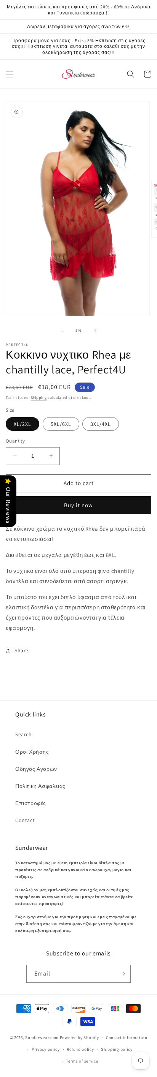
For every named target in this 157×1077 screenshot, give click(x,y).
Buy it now (78, 505)
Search (23, 734)
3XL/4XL (100, 424)
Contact (25, 820)
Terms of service (82, 1061)
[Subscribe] (122, 974)
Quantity (15, 441)
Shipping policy (117, 1049)
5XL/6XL (61, 424)
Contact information (126, 1037)
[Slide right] (95, 330)
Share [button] (21, 650)
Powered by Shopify (79, 1037)
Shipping (39, 397)
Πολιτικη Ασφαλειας (40, 786)
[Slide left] (61, 330)
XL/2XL (22, 424)
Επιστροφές (30, 803)
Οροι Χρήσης (32, 751)
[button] (9, 74)
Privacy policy (46, 1049)
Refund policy (80, 1049)
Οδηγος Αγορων (36, 768)
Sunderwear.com (42, 1037)
